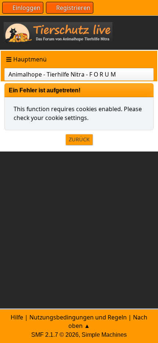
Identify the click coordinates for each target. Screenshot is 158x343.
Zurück (79, 139)
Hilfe (17, 317)
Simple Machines (104, 335)
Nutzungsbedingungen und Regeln (78, 317)
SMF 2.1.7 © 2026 (55, 335)
